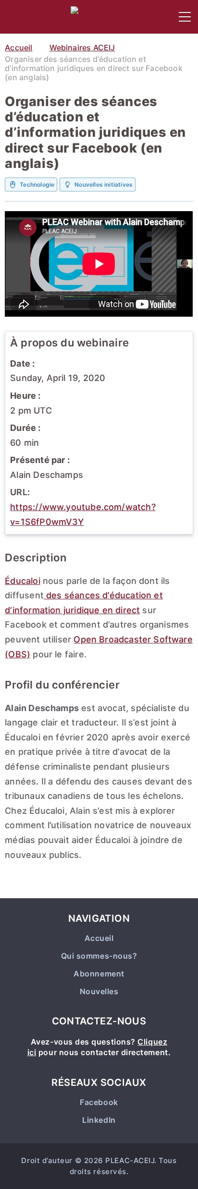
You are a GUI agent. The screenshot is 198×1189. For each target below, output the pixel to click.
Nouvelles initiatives (103, 184)
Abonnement (99, 973)
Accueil (18, 47)
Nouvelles (99, 991)
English (15, 16)
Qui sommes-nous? (99, 956)
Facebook (99, 1102)
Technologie (37, 184)
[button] (184, 17)
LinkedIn (98, 1120)
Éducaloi (22, 581)
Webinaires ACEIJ (82, 47)
